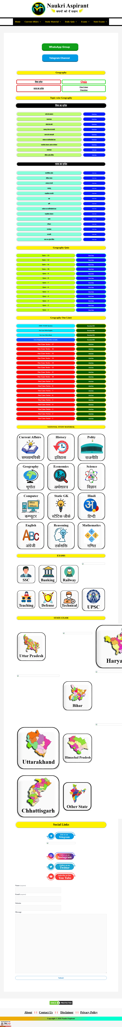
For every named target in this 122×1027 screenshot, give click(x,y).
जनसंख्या (49, 229)
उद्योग (49, 219)
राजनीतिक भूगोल (49, 173)
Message (18, 912)
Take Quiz (91, 255)
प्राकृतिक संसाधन (49, 214)
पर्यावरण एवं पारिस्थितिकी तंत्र (49, 208)
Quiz (84, 81)
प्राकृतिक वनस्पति (49, 193)
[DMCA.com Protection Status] (61, 1003)
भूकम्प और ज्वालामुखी (49, 134)
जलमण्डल (49, 150)
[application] (40, 21)
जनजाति (49, 234)
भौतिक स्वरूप (49, 178)
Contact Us (46, 1012)
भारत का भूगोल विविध (49, 239)
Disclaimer (66, 1012)
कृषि (49, 203)
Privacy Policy (89, 1012)
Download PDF (91, 335)
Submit (61, 978)
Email (20, 894)
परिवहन (49, 224)
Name (20, 885)
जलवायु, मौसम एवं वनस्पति (49, 129)
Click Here (94, 129)
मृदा (49, 198)
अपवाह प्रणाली (49, 183)
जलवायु (49, 188)
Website (18, 903)
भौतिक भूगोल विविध (49, 155)
